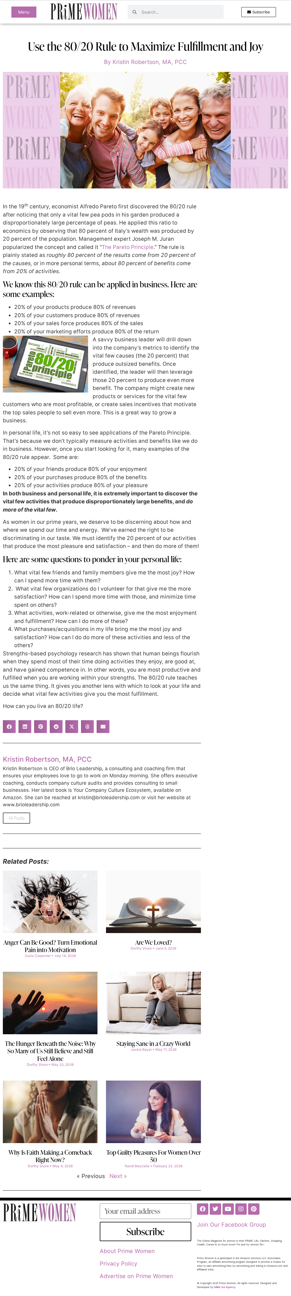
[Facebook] (202, 1209)
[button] (9, 726)
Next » (118, 1176)
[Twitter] (215, 1209)
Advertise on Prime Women (136, 1276)
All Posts (16, 818)
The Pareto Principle (127, 247)
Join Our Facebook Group (231, 1224)
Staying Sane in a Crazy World (153, 1043)
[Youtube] (228, 1209)
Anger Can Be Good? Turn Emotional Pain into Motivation (50, 946)
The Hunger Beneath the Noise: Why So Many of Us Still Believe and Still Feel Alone (50, 1051)
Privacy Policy (118, 1263)
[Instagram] (241, 1209)
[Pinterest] (253, 1209)
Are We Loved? (153, 942)
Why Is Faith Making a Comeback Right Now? (50, 1156)
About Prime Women (127, 1251)
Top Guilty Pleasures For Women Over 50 (153, 1156)
